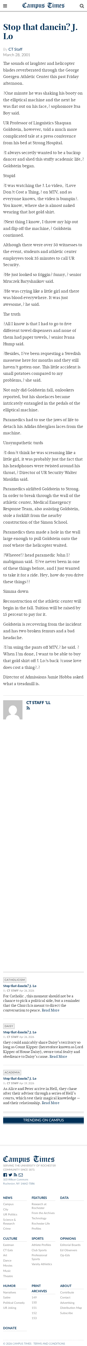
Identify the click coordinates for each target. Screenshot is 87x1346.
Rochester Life (41, 1223)
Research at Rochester (39, 1206)
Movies (7, 1265)
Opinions (68, 1238)
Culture (10, 1238)
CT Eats (8, 1250)
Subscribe (66, 1313)
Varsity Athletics (42, 1264)
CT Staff (15, 49)
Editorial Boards (70, 1245)
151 (34, 1307)
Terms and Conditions (49, 1343)
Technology (39, 1218)
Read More (50, 1010)
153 (34, 1318)
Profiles (36, 1228)
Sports (38, 1238)
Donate (9, 1328)
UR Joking (9, 1307)
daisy (9, 1026)
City (5, 1209)
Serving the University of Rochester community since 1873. (29, 1167)
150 (34, 1302)
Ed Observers (68, 1250)
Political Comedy (14, 1302)
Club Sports (39, 1250)
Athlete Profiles (41, 1245)
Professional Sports (39, 1257)
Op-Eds (65, 1255)
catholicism (15, 980)
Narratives (9, 1292)
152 (34, 1313)
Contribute (67, 1292)
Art (5, 1255)
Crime (7, 1228)
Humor (9, 1286)
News (7, 1198)
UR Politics (10, 1214)
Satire (6, 1297)
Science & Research (9, 1221)
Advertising (67, 1302)
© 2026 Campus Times (17, 1343)
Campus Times (43, 5)
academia (12, 1072)
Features (39, 1198)
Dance (7, 1260)
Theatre (8, 1276)
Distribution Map (71, 1307)
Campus (8, 1204)
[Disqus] (43, 786)
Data (64, 1198)
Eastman (8, 1245)
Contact (65, 1297)
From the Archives (43, 1213)
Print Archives (39, 1288)
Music (7, 1270)
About (66, 1286)
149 (34, 1297)
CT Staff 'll (38, 703)
